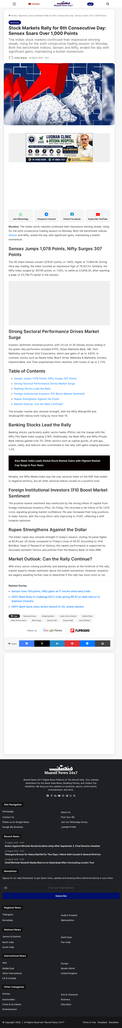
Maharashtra (67, 920)
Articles (6, 993)
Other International (12, 973)
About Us (65, 812)
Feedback (102, 1022)
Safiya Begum (20, 58)
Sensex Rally (68, 620)
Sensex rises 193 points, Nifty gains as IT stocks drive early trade (50, 591)
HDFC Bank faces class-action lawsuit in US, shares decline (47, 606)
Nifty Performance (18, 620)
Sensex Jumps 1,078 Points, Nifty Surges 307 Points (45, 378)
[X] (51, 796)
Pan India (66, 942)
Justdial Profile (68, 827)
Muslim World (68, 968)
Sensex (13, 235)
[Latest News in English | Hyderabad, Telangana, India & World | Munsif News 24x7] (63, 4)
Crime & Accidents (11, 1004)
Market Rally (87, 616)
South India (8, 947)
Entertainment (9, 1009)
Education (66, 1004)
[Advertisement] (59, 187)
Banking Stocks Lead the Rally (32, 388)
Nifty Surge (36, 620)
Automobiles (8, 999)
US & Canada (9, 978)
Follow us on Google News (15, 822)
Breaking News (48, 616)
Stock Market (84, 620)
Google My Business (12, 827)
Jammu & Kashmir (11, 936)
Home (13, 15)
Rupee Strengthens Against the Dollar (36, 398)
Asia (4, 962)
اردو (90, 4)
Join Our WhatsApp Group (74, 822)
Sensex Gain (52, 620)
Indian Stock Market (68, 616)
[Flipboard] (80, 630)
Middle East (8, 968)
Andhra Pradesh (69, 915)
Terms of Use (89, 1022)
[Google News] (53, 630)
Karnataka (7, 920)
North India (8, 942)
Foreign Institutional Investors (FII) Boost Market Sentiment (49, 393)
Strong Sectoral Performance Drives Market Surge (44, 383)
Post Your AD (68, 817)
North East (66, 937)
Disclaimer (114, 1022)
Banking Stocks (29, 616)
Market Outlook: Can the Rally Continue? (38, 404)
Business (23, 15)
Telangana (7, 914)
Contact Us (8, 817)
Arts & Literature (69, 994)
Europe (64, 963)
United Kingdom (69, 973)
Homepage (8, 811)
